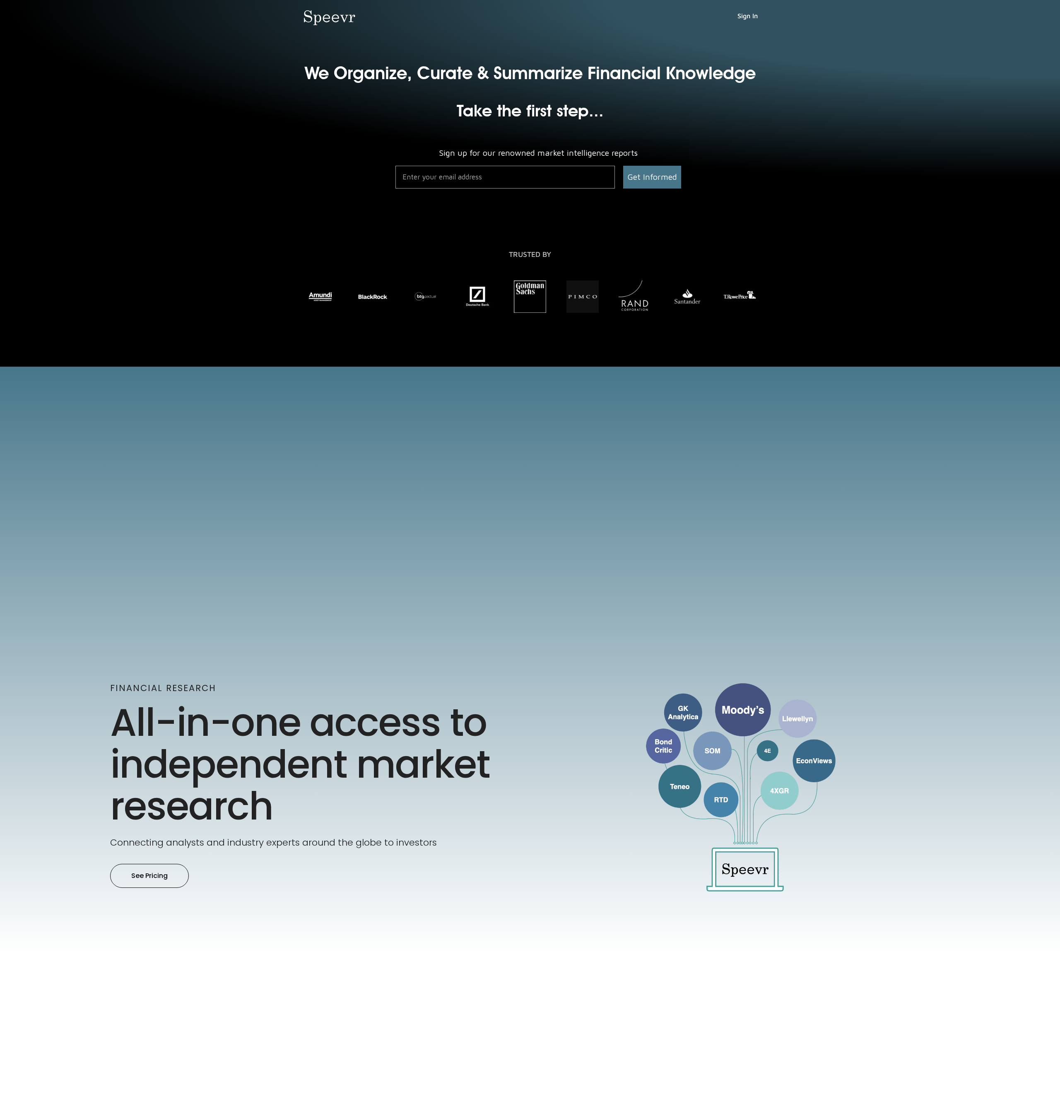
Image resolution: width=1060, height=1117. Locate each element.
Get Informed (652, 176)
